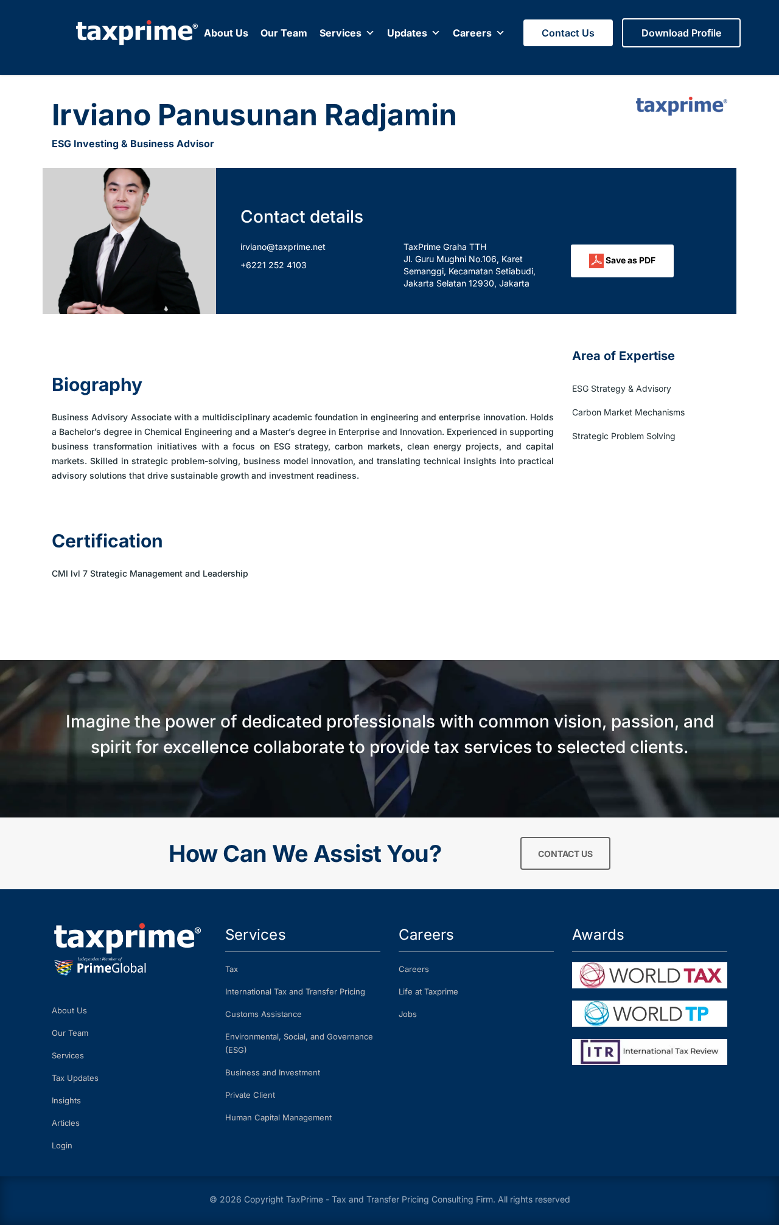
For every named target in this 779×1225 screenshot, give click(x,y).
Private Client (250, 1095)
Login (62, 1145)
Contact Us (568, 33)
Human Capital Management (278, 1117)
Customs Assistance (263, 1014)
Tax (231, 969)
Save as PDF (629, 260)
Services (341, 33)
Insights (66, 1100)
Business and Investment (272, 1072)
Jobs (408, 1014)
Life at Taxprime (428, 991)
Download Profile (681, 33)
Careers (472, 33)
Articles (66, 1123)
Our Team (283, 33)
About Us (226, 33)
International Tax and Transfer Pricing (295, 991)
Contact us (565, 853)
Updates (407, 33)
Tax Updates (75, 1078)
